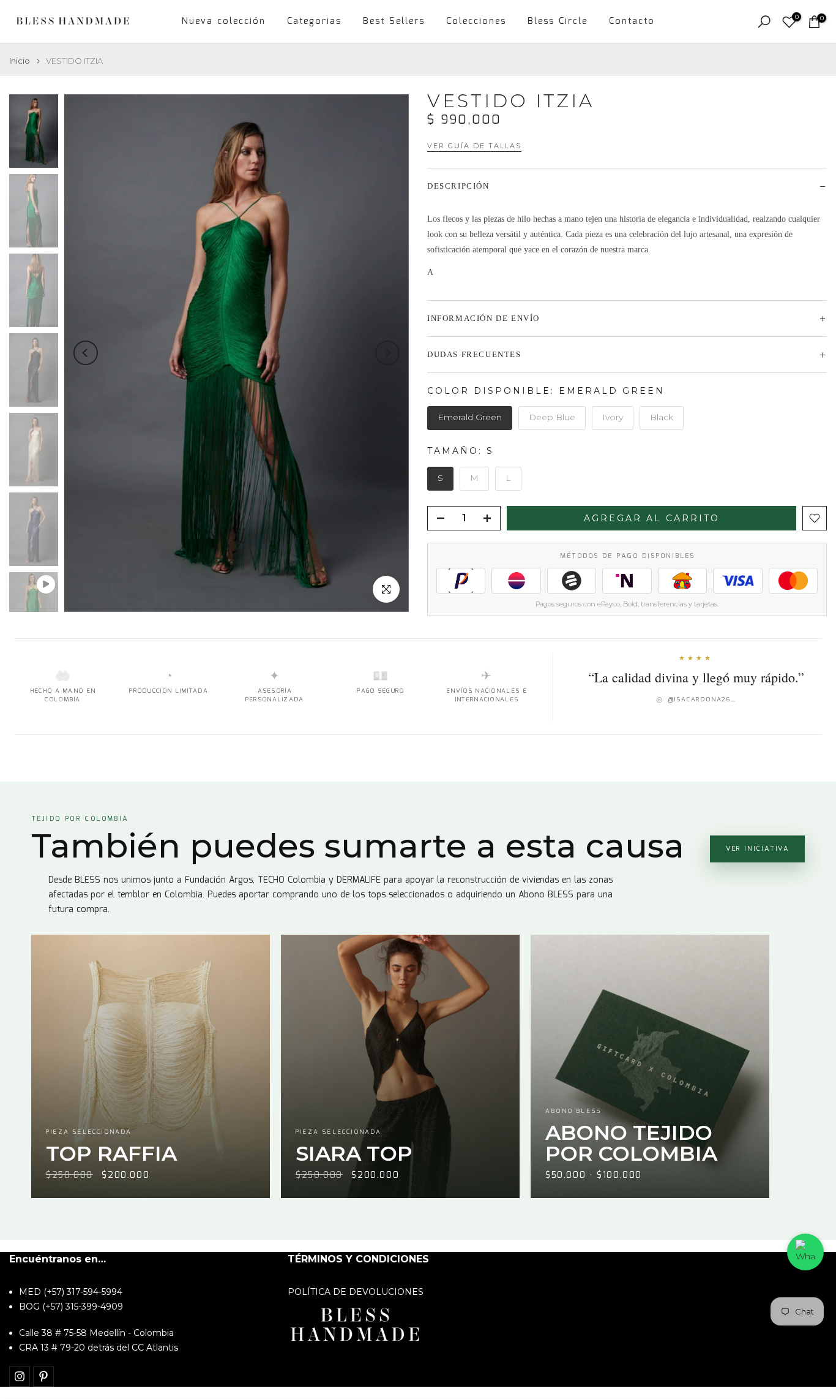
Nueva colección (224, 21)
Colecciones (476, 21)
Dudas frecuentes (474, 354)
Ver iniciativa (757, 848)
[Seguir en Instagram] (19, 1376)
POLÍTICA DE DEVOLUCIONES (356, 1291)
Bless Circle (558, 21)
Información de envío (483, 318)
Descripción (458, 185)
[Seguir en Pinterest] (43, 1376)
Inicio (19, 61)
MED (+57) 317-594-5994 (70, 1291)
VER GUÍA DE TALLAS (474, 145)
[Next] (387, 353)
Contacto (632, 21)
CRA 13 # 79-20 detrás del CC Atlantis (98, 1347)
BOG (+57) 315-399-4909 (71, 1306)
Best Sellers (394, 21)
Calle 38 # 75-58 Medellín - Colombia (96, 1332)
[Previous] (85, 353)
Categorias (314, 21)
